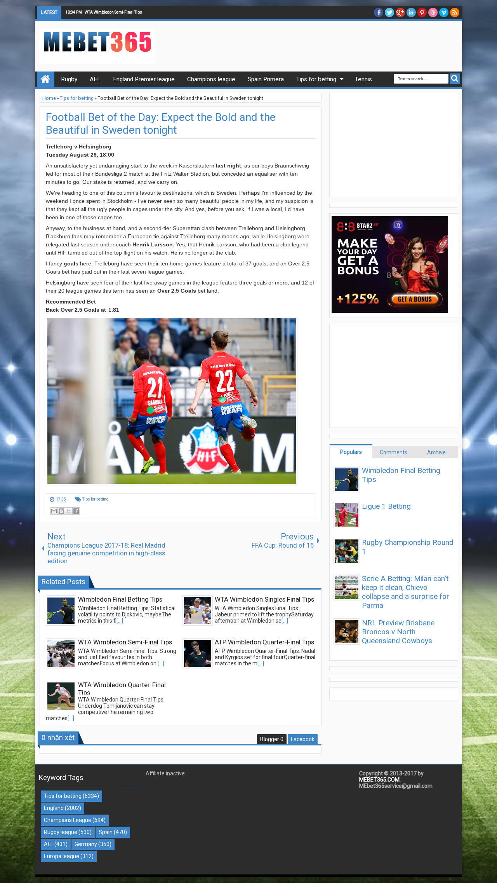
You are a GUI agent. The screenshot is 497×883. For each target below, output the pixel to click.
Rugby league (60, 832)
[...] (119, 621)
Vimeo (443, 12)
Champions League (67, 820)
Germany (86, 844)
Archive (436, 452)
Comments (393, 452)
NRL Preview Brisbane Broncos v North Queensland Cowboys (398, 631)
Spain (106, 832)
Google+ (400, 12)
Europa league (61, 856)
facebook (378, 12)
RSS (454, 12)
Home (45, 79)
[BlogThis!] (61, 511)
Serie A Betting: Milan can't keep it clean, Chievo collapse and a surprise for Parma (405, 592)
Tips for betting (95, 499)
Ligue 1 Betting (386, 506)
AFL (48, 844)
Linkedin (411, 12)
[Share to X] (69, 511)
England (54, 808)
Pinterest (422, 12)
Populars (351, 452)
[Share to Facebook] (76, 511)
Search (455, 78)
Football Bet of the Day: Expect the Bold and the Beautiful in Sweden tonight (161, 123)
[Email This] (54, 511)
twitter (389, 12)
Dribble (433, 12)
